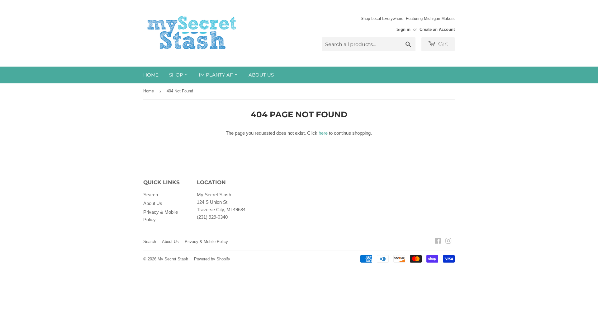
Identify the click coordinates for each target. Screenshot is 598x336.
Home (151, 75)
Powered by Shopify (212, 259)
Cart (442, 44)
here (323, 133)
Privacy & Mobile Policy (206, 241)
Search (150, 194)
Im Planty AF (216, 75)
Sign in (403, 29)
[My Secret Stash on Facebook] (437, 241)
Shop (176, 75)
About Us (261, 75)
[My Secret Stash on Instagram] (448, 241)
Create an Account (437, 29)
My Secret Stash (173, 259)
